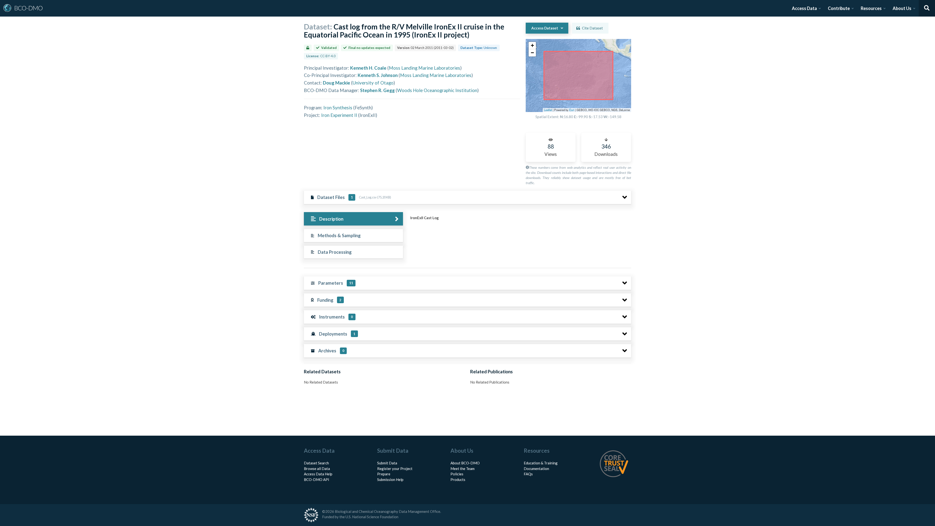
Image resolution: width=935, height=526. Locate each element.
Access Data (804, 8)
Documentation (536, 468)
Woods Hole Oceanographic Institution (437, 90)
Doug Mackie (336, 82)
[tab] (353, 218)
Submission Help (390, 479)
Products (457, 479)
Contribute (839, 8)
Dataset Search (316, 463)
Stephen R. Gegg (377, 90)
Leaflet (548, 110)
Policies (456, 474)
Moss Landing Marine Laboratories (424, 68)
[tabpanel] (519, 219)
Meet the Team (462, 468)
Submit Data (387, 463)
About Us (902, 8)
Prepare (383, 474)
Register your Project (394, 468)
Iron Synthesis (337, 107)
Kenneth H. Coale (368, 68)
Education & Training (541, 463)
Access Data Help (318, 474)
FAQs (528, 474)
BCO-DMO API (316, 479)
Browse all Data (317, 468)
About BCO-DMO (465, 463)
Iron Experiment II (339, 115)
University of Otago (373, 82)
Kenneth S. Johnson (378, 75)
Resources (871, 8)
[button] (532, 45)
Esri (571, 110)
